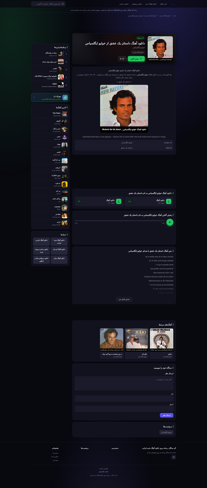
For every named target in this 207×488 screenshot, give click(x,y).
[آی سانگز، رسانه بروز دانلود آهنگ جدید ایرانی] (173, 4)
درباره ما (55, 453)
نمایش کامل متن (124, 299)
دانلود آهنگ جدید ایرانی (59, 241)
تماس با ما (55, 456)
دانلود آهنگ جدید (151, 4)
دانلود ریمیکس (137, 4)
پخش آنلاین (134, 59)
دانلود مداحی (123, 4)
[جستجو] (62, 4)
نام (172, 394)
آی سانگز (163, 4)
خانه (174, 16)
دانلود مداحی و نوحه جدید (41, 250)
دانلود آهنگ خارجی (164, 16)
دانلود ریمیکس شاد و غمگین (41, 259)
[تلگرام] (173, 457)
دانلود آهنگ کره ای (59, 249)
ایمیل (171, 404)
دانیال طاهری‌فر (103, 472)
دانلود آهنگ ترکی (59, 258)
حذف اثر (55, 460)
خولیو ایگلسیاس (166, 432)
